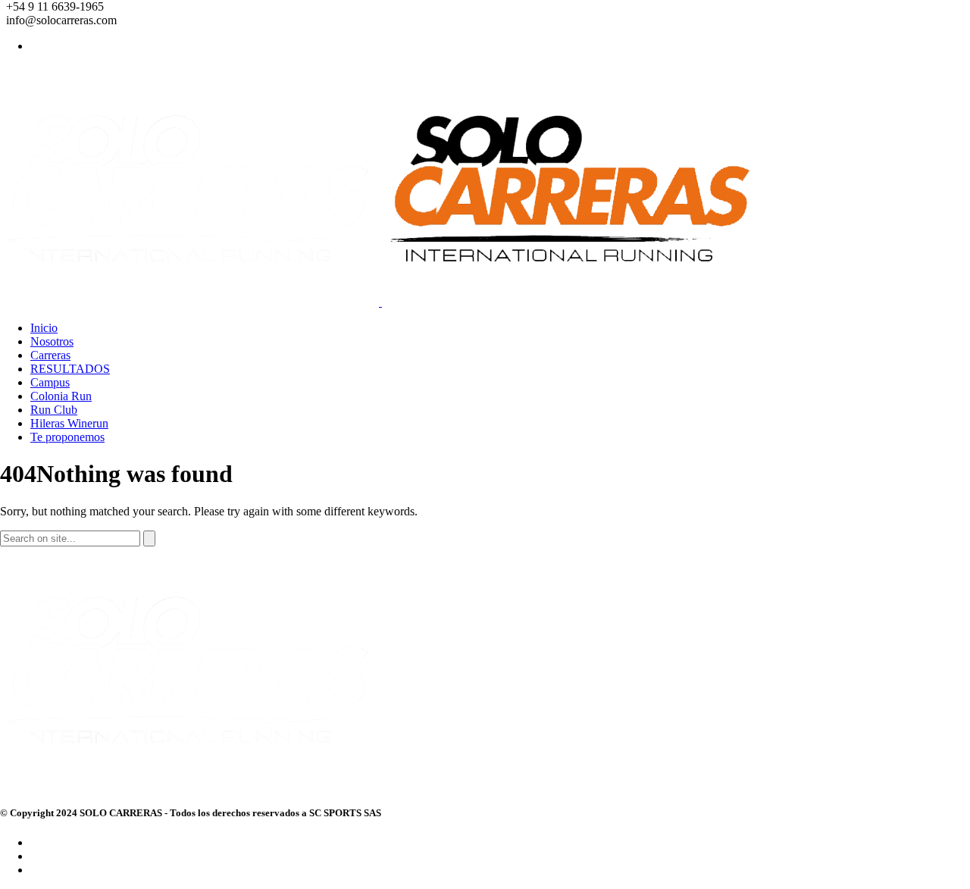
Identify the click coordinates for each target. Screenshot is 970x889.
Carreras (50, 355)
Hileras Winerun (69, 423)
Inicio (44, 327)
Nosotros (52, 341)
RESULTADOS (70, 368)
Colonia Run (61, 396)
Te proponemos (67, 436)
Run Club (53, 409)
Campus (50, 382)
